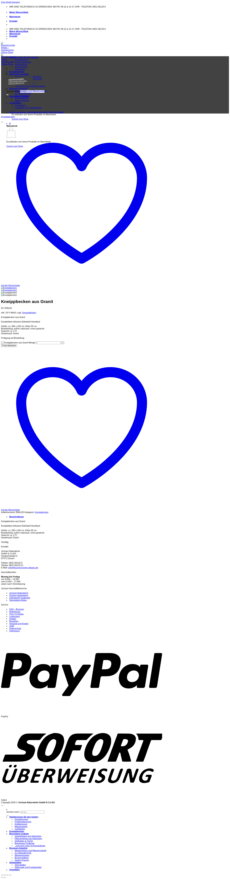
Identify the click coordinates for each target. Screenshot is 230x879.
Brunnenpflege (22, 98)
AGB (11, 626)
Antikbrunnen (21, 64)
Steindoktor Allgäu (18, 600)
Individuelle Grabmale (19, 598)
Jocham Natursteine (18, 593)
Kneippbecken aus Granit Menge (19, 343)
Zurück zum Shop (20, 119)
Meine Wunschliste (18, 12)
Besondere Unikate (19, 74)
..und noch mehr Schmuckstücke (30, 86)
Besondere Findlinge (24, 843)
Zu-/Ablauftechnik (23, 93)
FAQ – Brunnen (16, 609)
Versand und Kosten (18, 624)
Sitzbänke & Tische (24, 841)
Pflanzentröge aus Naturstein (28, 838)
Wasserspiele (21, 67)
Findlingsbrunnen (23, 62)
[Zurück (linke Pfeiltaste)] (2, 877)
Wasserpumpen (22, 96)
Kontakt (13, 21)
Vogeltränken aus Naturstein (28, 836)
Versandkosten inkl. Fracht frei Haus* (36, 112)
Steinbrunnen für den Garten (23, 57)
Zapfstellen (20, 69)
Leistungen (14, 616)
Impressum (14, 631)
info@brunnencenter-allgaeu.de (23, 568)
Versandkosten (29, 313)
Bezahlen (13, 621)
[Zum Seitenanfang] (2, 805)
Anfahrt (12, 619)
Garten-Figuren (22, 100)
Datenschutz (15, 628)
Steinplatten (15, 862)
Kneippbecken (16, 72)
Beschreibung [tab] (16, 517)
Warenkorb (14, 17)
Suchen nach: (12, 812)
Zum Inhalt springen (10, 2)
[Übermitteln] (7, 94)
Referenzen (14, 612)
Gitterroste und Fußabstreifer (28, 108)
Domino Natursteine (18, 595)
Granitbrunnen (21, 60)
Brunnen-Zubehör (18, 88)
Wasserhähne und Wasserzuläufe (30, 91)
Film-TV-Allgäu (16, 614)
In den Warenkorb (9, 346)
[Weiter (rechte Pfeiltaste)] (5, 877)
